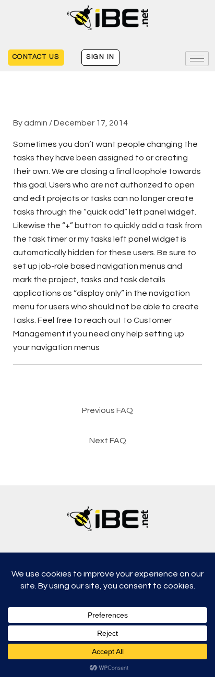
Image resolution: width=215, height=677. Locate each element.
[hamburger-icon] (197, 58)
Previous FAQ (107, 410)
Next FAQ (107, 440)
